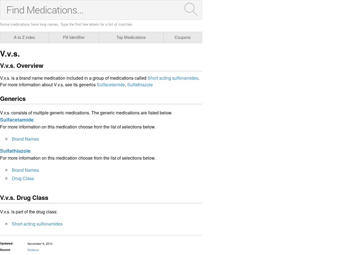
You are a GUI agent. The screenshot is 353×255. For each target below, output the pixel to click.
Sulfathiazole (140, 84)
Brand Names (25, 139)
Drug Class (23, 178)
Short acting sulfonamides (173, 78)
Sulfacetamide (111, 84)
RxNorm (33, 250)
